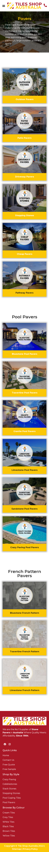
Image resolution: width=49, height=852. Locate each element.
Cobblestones (10, 784)
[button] (4, 6)
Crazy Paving (9, 779)
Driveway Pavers (24, 176)
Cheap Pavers (24, 254)
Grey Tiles (8, 817)
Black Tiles (8, 826)
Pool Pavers (9, 802)
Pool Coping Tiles (12, 798)
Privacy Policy (30, 849)
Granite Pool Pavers (24, 431)
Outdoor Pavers (24, 99)
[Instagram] (9, 744)
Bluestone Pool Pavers (24, 354)
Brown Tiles (9, 831)
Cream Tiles (9, 812)
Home (6, 755)
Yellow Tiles (9, 835)
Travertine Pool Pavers (24, 392)
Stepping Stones (24, 215)
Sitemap (16, 849)
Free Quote (9, 764)
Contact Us (8, 760)
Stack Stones (9, 788)
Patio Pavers (24, 138)
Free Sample (9, 769)
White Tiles (8, 822)
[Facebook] (5, 744)
